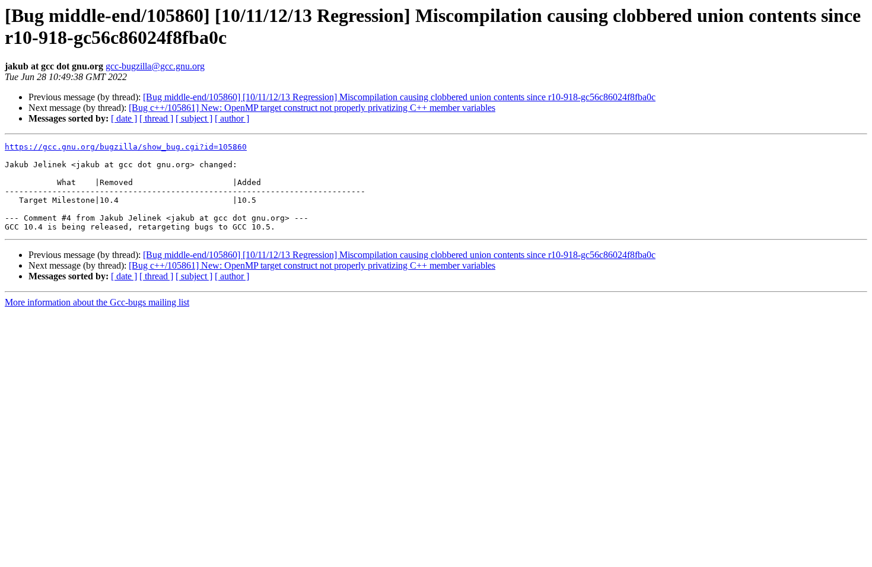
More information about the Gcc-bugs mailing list (97, 302)
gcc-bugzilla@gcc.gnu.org (155, 66)
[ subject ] (194, 118)
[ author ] (232, 118)
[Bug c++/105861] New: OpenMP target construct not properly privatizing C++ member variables (312, 108)
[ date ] (124, 118)
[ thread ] (156, 118)
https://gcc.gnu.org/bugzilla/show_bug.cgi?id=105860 (126, 146)
